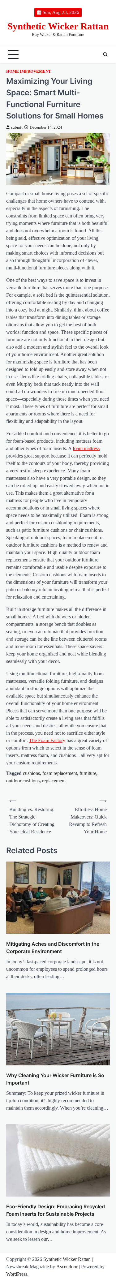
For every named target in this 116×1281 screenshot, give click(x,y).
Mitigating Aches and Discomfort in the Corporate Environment (52, 947)
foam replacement (59, 773)
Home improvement (28, 71)
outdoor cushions (23, 780)
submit (17, 127)
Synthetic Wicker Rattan (58, 26)
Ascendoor (67, 1266)
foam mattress (86, 448)
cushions (31, 773)
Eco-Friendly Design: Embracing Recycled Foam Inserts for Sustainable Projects (55, 1210)
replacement (54, 780)
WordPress (16, 1274)
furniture (87, 773)
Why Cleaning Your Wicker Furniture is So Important (55, 1079)
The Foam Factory (47, 740)
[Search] (105, 54)
